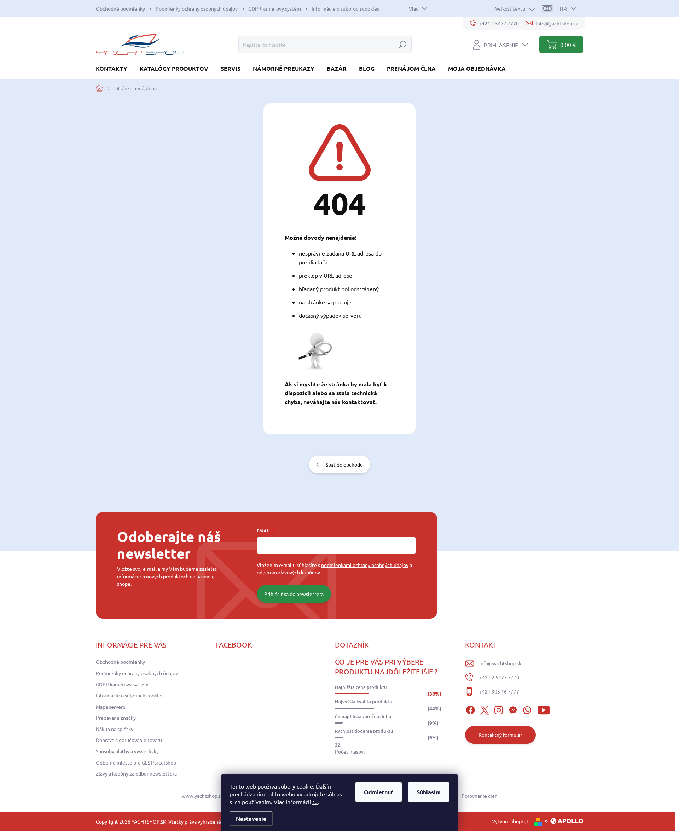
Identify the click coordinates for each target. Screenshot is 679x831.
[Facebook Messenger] (512, 709)
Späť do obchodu (344, 464)
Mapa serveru (111, 706)
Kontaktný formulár (500, 734)
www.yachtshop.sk (202, 795)
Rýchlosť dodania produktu (364, 731)
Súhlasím (429, 792)
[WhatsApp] (527, 709)
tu (315, 801)
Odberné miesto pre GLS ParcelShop (136, 762)
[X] (484, 709)
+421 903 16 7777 (499, 691)
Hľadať (402, 44)
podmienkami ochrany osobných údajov (364, 565)
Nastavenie (251, 818)
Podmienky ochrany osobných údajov (197, 8)
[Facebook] (470, 709)
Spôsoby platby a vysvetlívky (127, 751)
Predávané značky (116, 717)
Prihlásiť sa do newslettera (294, 594)
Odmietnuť (378, 792)
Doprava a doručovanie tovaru (129, 740)
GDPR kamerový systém (274, 8)
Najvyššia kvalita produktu (363, 701)
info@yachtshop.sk (500, 663)
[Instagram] (498, 709)
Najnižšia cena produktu (361, 687)
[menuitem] (114, 68)
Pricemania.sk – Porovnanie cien (462, 795)
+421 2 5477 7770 (499, 677)
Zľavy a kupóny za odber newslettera (136, 773)
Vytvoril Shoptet (510, 821)
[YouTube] (544, 709)
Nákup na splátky (114, 729)
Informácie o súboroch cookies (345, 8)
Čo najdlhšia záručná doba (363, 716)
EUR (561, 8)
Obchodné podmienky (120, 8)
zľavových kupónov (299, 572)
